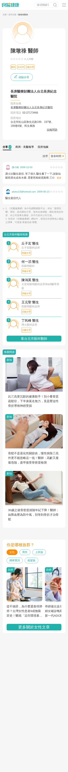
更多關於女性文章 (34, 627)
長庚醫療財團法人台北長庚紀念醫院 (32, 107)
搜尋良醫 (12, 14)
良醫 (5, 14)
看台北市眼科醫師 (34, 338)
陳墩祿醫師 (23, 14)
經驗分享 (23, 77)
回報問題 (52, 129)
